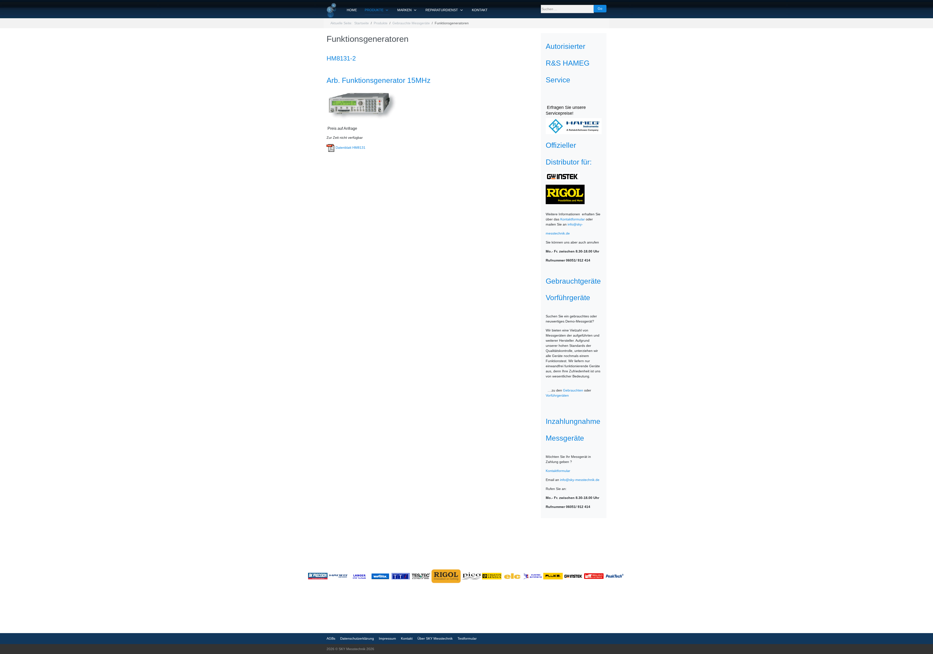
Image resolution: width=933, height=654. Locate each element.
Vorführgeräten (557, 395)
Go (600, 8)
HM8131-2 (341, 58)
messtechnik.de (558, 233)
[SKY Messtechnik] (332, 10)
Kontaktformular (572, 219)
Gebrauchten (573, 390)
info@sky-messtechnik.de (579, 480)
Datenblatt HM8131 (350, 147)
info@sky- (575, 224)
